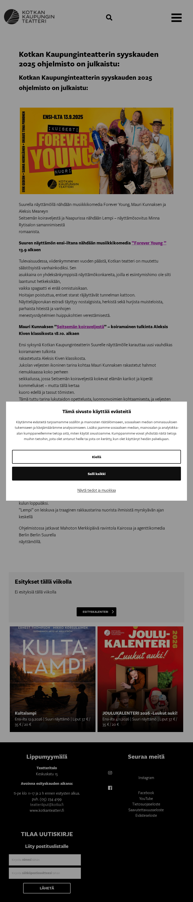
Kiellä (96, 456)
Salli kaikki (97, 473)
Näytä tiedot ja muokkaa (96, 490)
